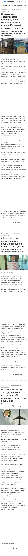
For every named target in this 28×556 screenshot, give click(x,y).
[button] (14, 46)
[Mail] (5, 2)
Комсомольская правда (16, 9)
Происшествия (5, 11)
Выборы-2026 (6, 5)
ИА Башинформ (15, 233)
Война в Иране (18, 5)
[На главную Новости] (10, 2)
